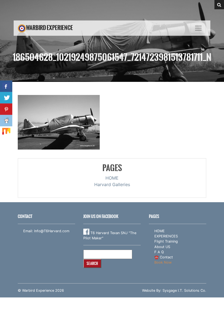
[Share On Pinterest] (6, 109)
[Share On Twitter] (6, 97)
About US (162, 247)
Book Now (163, 262)
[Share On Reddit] (6, 120)
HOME (112, 178)
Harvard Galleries (112, 184)
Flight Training (166, 241)
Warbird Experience (49, 28)
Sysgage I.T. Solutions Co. (184, 290)
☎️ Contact (163, 257)
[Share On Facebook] (6, 86)
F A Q (159, 252)
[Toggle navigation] (198, 28)
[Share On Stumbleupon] (6, 132)
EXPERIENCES (166, 236)
